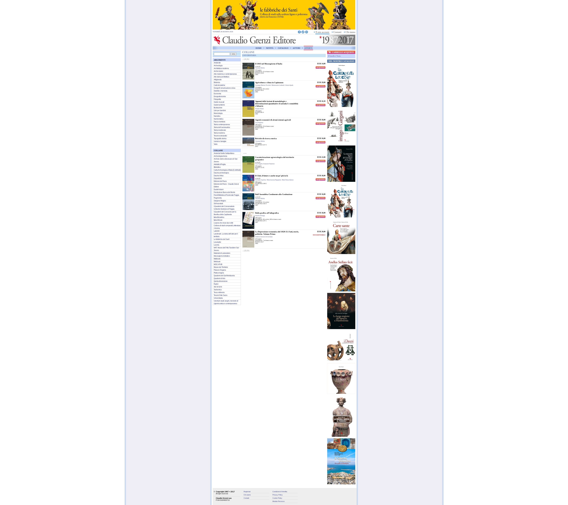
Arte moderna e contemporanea (225, 74)
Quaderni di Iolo (219, 278)
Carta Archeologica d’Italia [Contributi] (227, 170)
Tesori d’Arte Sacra (220, 295)
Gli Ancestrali (218, 204)
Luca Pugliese (259, 122)
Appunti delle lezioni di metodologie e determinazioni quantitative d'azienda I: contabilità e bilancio (276, 103)
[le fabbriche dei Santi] (284, 29)
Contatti (246, 498)
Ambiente (217, 63)
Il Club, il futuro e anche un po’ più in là (271, 176)
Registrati (247, 491)
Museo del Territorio (221, 267)
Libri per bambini (220, 110)
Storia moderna (219, 133)
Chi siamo (247, 495)
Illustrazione (218, 108)
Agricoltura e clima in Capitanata (269, 82)
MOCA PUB (218, 264)
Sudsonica (218, 290)
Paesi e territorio (219, 122)
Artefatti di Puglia (220, 164)
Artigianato (217, 80)
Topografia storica (220, 139)
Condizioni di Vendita (279, 491)
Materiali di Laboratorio (222, 253)
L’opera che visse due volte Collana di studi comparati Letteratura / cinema (227, 225)
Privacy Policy (277, 495)
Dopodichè (218, 178)
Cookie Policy (277, 498)
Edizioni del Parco (220, 181)
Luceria (216, 245)
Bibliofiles (217, 167)
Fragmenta (218, 198)
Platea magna (219, 273)
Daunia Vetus (219, 176)
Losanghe (217, 242)
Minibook (217, 262)
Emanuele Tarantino (269, 164)
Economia (217, 94)
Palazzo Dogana (220, 270)
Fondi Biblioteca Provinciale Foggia (226, 195)
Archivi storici (218, 71)
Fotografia (217, 99)
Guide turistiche (219, 105)
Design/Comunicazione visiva (224, 88)
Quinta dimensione (220, 281)
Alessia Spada (289, 85)
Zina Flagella (259, 164)
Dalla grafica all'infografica (267, 213)
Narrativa (217, 116)
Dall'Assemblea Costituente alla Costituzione (273, 194)
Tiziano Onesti (259, 108)
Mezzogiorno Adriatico (222, 256)
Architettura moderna (221, 68)
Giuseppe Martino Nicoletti (263, 85)
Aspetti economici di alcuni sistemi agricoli (273, 120)
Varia (215, 144)
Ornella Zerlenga (260, 215)
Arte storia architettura (221, 77)
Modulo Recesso (278, 501)
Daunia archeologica (221, 173)
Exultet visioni (219, 189)
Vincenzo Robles (260, 68)
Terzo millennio (219, 292)
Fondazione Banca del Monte (224, 192)
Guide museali (219, 102)
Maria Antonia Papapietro (274, 180)
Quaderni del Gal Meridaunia (224, 276)
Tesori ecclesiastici (220, 136)
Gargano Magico (220, 201)
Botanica (217, 82)
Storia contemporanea (222, 124)
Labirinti (217, 231)
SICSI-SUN (218, 287)
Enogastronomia (220, 96)
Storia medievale (220, 130)
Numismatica (218, 119)
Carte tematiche (219, 85)
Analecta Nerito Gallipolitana (224, 153)
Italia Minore (218, 220)
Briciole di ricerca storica (266, 138)
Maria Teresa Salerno (288, 180)
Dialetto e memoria (220, 91)
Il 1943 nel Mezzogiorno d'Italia (268, 64)
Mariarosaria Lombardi (278, 85)
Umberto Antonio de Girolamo (264, 237)
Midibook (217, 259)
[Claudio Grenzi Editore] (255, 44)
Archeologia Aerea (220, 156)
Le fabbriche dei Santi (221, 239)
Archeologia (218, 66)
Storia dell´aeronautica (222, 127)
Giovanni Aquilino (260, 180)
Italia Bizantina (219, 217)
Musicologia (218, 113)
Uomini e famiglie (220, 141)
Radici (216, 284)
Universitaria (218, 298)
